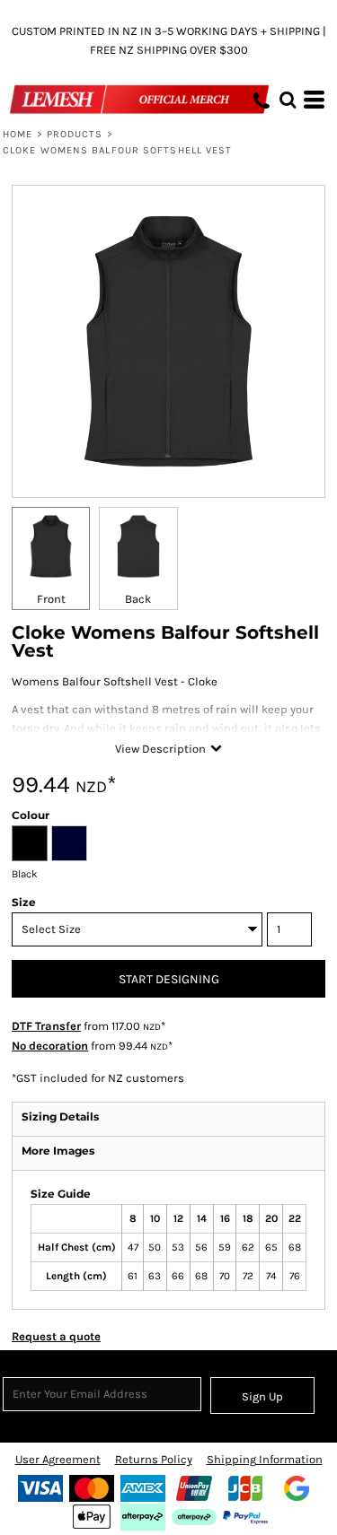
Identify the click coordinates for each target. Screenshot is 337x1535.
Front (51, 599)
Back (138, 599)
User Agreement (58, 1459)
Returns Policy (153, 1459)
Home (17, 134)
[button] (288, 100)
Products (75, 134)
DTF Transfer (46, 1026)
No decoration (50, 1045)
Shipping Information (265, 1459)
